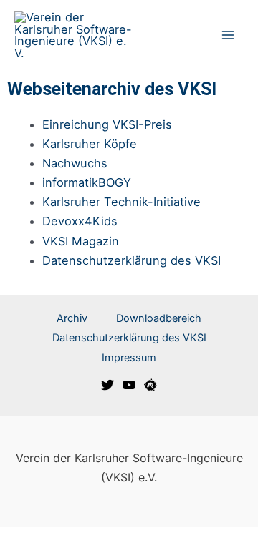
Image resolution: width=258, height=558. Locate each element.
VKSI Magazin (80, 241)
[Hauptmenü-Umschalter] (227, 35)
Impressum (129, 357)
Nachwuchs (75, 163)
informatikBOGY (86, 182)
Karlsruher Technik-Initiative (121, 202)
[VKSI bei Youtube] (129, 384)
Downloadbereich (158, 318)
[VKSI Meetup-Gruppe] (150, 384)
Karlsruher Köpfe (89, 144)
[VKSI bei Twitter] (107, 384)
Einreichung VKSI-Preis (107, 124)
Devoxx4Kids (80, 221)
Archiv (72, 318)
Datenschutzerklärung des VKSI (131, 260)
